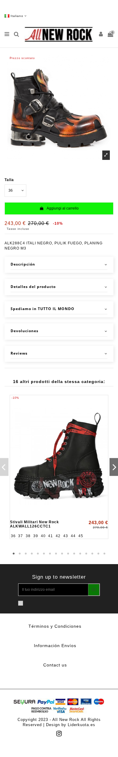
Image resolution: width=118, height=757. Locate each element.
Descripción (23, 264)
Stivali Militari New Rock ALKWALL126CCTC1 (34, 524)
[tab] (59, 265)
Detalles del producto (33, 286)
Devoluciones (24, 331)
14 (92, 554)
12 (80, 554)
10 (68, 554)
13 (86, 554)
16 (104, 554)
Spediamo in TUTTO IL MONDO (42, 308)
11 (74, 554)
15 (98, 554)
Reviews (19, 353)
